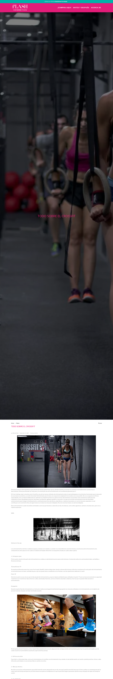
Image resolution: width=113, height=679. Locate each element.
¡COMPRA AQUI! (64, 8)
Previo (100, 423)
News (17, 423)
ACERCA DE (96, 8)
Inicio (12, 423)
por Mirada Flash (14, 433)
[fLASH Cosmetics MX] (20, 7)
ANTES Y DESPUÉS (81, 8)
